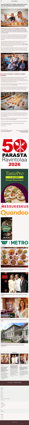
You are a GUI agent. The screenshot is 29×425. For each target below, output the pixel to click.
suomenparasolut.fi (13, 119)
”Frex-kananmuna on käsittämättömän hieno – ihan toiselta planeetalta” (6, 131)
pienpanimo (22, 123)
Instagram (2, 418)
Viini (9, 318)
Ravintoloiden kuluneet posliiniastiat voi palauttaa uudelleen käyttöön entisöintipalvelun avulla (22, 131)
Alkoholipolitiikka (3, 404)
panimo (16, 123)
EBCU (7, 123)
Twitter (2, 417)
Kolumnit (7, 364)
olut (11, 123)
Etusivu (2, 389)
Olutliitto (14, 123)
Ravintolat (7, 318)
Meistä (2, 397)
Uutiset (4, 293)
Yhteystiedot (2, 411)
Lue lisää (3, 271)
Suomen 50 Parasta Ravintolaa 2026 (5, 398)
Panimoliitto (19, 123)
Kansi (1, 293)
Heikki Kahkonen (3, 7)
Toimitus (2, 407)
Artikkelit (2, 318)
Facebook (2, 416)
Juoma (1, 393)
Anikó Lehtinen (4, 123)
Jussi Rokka (9, 123)
